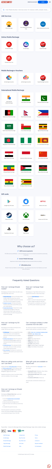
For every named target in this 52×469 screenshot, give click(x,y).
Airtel (32, 332)
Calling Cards (22, 435)
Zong (39, 333)
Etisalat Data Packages (8, 308)
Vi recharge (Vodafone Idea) (42, 332)
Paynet (22, 454)
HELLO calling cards (7, 368)
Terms (36, 438)
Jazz (33, 333)
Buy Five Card (22, 438)
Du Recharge (6, 438)
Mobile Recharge (6, 446)
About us (24, 1)
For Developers (38, 446)
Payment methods (39, 443)
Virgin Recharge (6, 443)
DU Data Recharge (7, 345)
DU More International (8, 338)
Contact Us (37, 440)
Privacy (36, 435)
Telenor (36, 333)
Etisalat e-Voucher (7, 303)
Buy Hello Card (22, 440)
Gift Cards (40, 366)
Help (20, 446)
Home (19, 1)
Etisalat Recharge (7, 440)
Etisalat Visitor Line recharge (14, 398)
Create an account (32, 2)
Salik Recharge (6, 435)
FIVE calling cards (13, 366)
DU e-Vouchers (6, 350)
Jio (34, 332)
